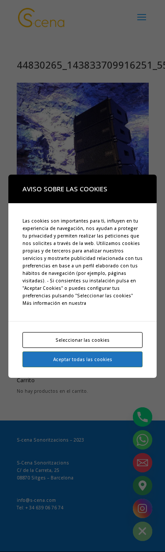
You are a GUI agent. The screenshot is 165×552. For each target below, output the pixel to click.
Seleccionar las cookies (82, 340)
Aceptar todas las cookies (82, 359)
